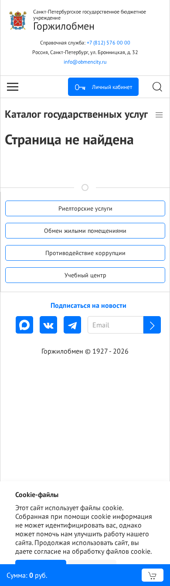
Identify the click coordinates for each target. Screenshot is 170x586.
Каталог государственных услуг (77, 114)
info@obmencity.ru (85, 61)
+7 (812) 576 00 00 (108, 42)
